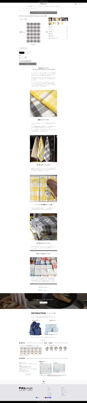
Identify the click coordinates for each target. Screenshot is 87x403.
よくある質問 (50, 393)
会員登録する (43, 302)
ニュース (49, 392)
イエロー (28, 52)
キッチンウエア (29, 10)
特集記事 (46, 6)
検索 (48, 387)
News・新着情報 (29, 6)
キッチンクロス (35, 10)
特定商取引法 (63, 395)
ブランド (49, 390)
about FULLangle (52, 6)
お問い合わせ (58, 6)
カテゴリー (35, 6)
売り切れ (27, 63)
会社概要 (62, 387)
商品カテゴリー (50, 389)
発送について (63, 389)
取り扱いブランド (42, 6)
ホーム (20, 8)
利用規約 (62, 393)
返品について (63, 390)
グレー (22, 52)
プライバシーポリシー (64, 392)
